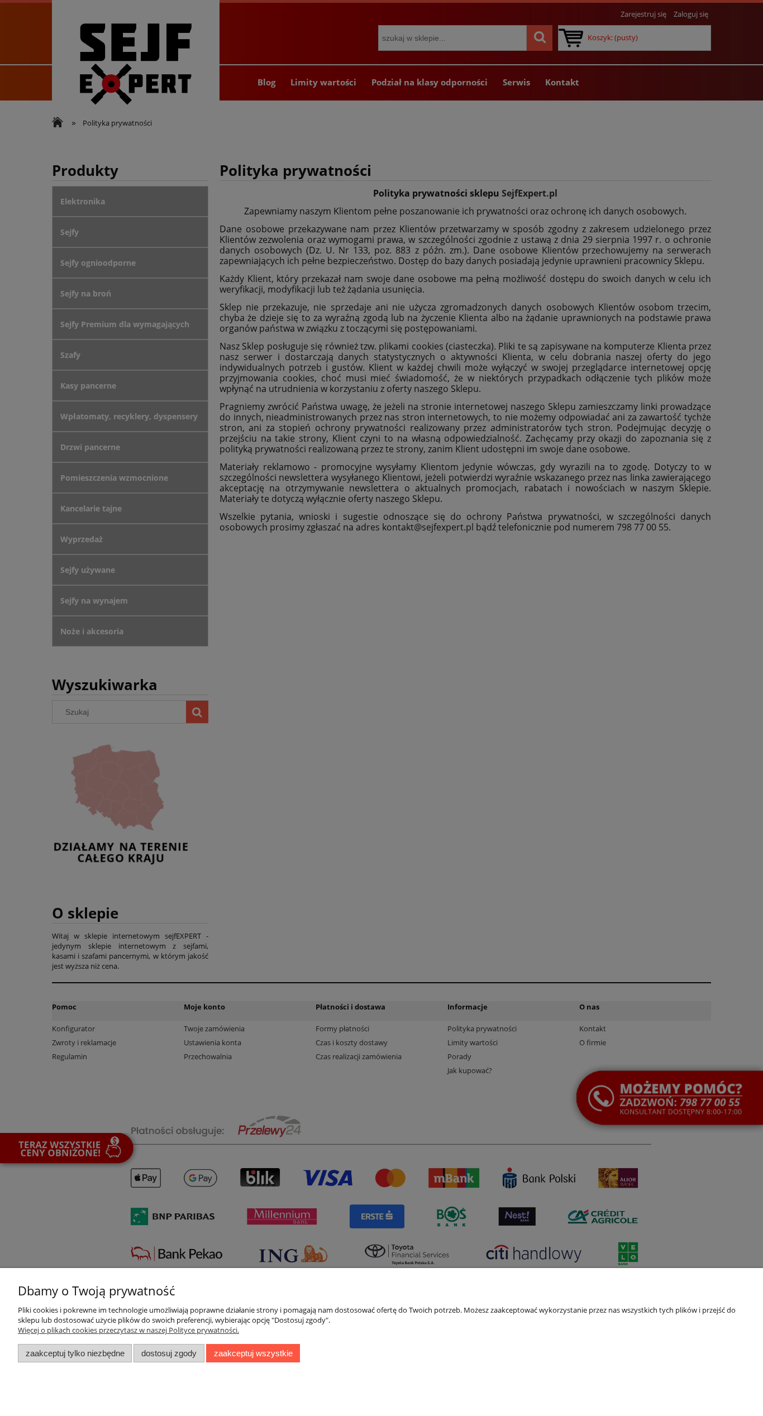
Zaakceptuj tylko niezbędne (75, 1353)
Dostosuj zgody (169, 1353)
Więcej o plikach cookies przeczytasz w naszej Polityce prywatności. (128, 1330)
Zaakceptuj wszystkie (253, 1353)
